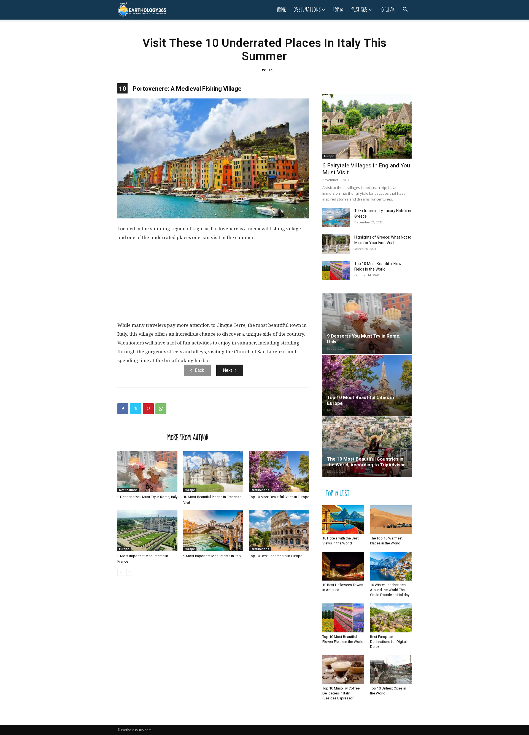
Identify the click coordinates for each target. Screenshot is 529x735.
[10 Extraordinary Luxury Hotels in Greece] (336, 217)
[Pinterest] (148, 408)
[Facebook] (122, 408)
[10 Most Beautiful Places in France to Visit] (213, 471)
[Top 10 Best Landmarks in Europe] (279, 530)
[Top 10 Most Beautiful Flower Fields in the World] (336, 270)
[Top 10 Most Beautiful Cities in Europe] (279, 471)
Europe (190, 490)
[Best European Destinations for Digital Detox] (391, 617)
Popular (387, 10)
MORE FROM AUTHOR (188, 437)
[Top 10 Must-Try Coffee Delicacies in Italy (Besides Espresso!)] (343, 669)
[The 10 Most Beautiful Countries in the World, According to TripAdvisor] (367, 446)
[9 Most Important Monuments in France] (147, 530)
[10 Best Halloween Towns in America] (343, 566)
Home (281, 10)
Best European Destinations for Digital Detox (388, 642)
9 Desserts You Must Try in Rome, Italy (147, 497)
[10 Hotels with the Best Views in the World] (343, 519)
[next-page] (129, 572)
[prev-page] (120, 572)
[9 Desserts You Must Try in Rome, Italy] (147, 471)
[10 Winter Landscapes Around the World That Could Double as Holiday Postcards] (391, 566)
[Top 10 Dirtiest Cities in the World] (391, 669)
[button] (405, 10)
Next (227, 370)
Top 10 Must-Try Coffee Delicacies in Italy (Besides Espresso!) (341, 693)
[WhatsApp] (160, 408)
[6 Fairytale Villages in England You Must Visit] (367, 126)
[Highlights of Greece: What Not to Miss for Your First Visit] (336, 244)
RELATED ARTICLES (141, 437)
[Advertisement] (213, 283)
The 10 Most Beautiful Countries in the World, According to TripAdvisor (366, 461)
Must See (359, 10)
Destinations (307, 10)
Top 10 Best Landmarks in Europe (275, 556)
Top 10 (338, 10)
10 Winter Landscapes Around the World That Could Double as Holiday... (391, 590)
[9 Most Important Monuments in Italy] (213, 530)
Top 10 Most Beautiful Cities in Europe (279, 497)
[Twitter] (135, 408)
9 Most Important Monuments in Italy (212, 556)
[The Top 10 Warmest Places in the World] (391, 519)
